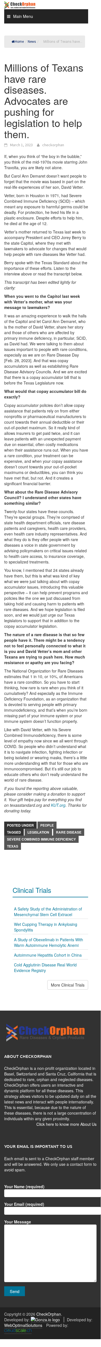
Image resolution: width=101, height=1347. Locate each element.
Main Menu (23, 16)
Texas (12, 846)
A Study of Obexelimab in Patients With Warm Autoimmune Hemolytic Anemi (48, 942)
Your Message (17, 1222)
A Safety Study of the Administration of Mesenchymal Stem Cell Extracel (48, 911)
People (47, 825)
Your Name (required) (24, 1186)
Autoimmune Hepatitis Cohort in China (48, 955)
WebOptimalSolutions (23, 1325)
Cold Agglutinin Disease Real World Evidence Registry (45, 967)
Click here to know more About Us (66, 1124)
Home (19, 42)
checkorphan (53, 144)
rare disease (68, 832)
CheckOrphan (48, 1314)
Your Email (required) (24, 1204)
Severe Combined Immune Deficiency (41, 839)
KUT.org (58, 805)
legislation (38, 832)
